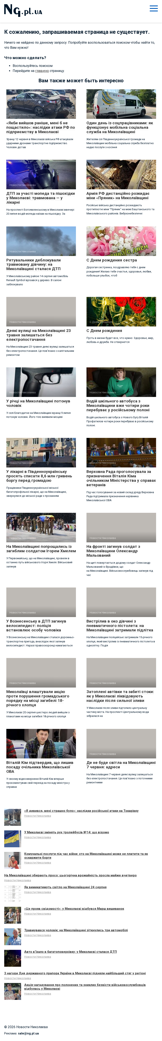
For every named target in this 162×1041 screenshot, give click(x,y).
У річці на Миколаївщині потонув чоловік (38, 403)
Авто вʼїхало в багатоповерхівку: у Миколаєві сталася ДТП (70, 952)
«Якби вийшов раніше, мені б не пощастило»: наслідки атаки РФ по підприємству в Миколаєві (40, 127)
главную (42, 71)
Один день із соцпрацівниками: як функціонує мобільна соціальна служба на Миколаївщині (119, 127)
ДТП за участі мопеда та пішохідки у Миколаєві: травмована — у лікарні (40, 198)
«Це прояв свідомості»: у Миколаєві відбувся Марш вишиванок (74, 909)
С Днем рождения (104, 330)
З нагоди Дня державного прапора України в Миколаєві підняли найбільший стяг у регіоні (75, 973)
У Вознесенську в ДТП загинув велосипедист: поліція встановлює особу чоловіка (36, 625)
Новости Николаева (37, 815)
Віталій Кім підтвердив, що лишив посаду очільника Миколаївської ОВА (39, 767)
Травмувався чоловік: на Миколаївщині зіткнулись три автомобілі (76, 930)
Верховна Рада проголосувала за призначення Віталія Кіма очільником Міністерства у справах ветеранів (121, 478)
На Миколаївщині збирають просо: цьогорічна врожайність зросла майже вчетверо (70, 875)
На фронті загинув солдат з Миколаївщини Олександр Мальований (113, 551)
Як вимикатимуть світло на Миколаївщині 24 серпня (65, 887)
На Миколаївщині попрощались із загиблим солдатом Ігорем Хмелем (41, 548)
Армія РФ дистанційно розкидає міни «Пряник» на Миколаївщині (118, 195)
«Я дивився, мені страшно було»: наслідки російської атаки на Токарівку (81, 811)
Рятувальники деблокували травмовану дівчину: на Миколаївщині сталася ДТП (33, 264)
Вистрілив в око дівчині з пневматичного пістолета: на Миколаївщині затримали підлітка (119, 625)
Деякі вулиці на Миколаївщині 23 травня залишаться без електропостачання (38, 335)
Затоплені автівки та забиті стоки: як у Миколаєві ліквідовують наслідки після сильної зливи (120, 696)
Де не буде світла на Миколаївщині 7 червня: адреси (121, 764)
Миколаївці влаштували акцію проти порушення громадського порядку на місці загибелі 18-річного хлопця (37, 698)
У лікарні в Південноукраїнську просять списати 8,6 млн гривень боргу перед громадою (39, 476)
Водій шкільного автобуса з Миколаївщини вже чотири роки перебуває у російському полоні (118, 405)
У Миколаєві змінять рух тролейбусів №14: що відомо (66, 832)
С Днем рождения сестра (111, 260)
